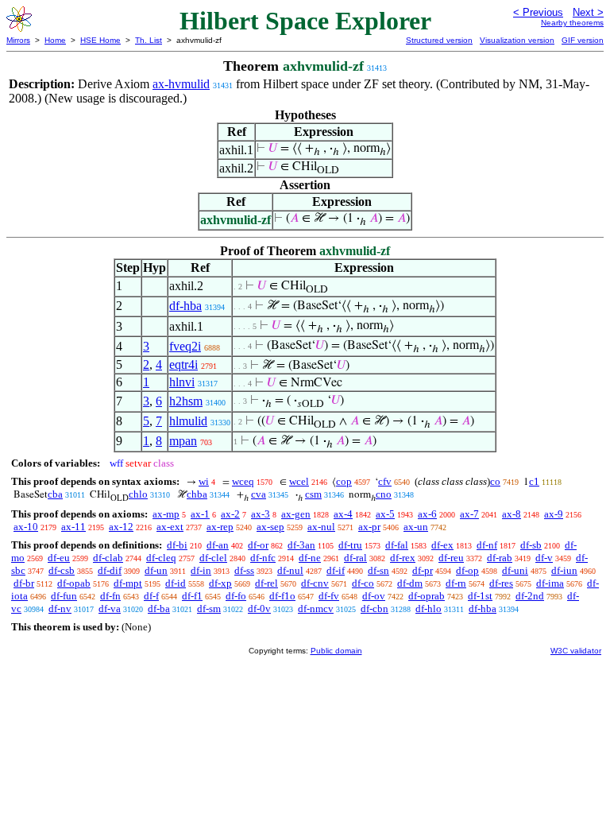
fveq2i (185, 346)
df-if (335, 570)
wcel (299, 481)
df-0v (259, 608)
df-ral (355, 558)
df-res (501, 583)
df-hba (185, 305)
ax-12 (121, 527)
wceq (243, 481)
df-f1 (192, 596)
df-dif (110, 570)
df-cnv (315, 583)
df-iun (564, 570)
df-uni (515, 570)
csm (313, 494)
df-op (467, 570)
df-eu (59, 558)
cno (384, 494)
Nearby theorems (572, 22)
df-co (363, 583)
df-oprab (426, 596)
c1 (534, 481)
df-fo (236, 596)
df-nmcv (316, 608)
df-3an (301, 545)
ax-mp (166, 514)
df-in (201, 570)
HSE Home (100, 40)
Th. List (148, 40)
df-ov (373, 596)
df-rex (402, 558)
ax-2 (230, 514)
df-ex (442, 545)
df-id (175, 583)
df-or (258, 545)
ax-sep (270, 527)
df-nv (59, 608)
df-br (24, 583)
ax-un (415, 527)
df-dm (410, 583)
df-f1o (282, 596)
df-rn (456, 583)
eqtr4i (183, 364)
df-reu (451, 558)
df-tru (350, 545)
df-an (218, 545)
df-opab (74, 583)
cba (55, 494)
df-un (156, 570)
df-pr (422, 570)
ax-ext (169, 527)
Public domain (336, 650)
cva (258, 494)
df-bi (177, 545)
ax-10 (26, 527)
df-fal (396, 545)
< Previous (538, 12)
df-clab (108, 558)
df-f (151, 596)
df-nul (290, 570)
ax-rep (220, 527)
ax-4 (343, 514)
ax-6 (427, 514)
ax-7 (469, 514)
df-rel (266, 583)
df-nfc (263, 558)
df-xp (220, 583)
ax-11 (73, 527)
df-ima (550, 583)
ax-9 (553, 514)
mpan (183, 441)
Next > (588, 12)
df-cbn (374, 608)
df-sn (378, 570)
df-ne (310, 558)
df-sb (531, 545)
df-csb (61, 570)
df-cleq (161, 558)
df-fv (329, 596)
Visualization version (517, 40)
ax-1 (200, 514)
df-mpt (128, 583)
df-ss (244, 570)
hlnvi (182, 382)
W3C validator (575, 650)
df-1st (480, 596)
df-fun (64, 596)
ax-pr (369, 527)
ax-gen (296, 514)
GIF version (583, 40)
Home (55, 40)
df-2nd (529, 596)
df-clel (213, 558)
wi (204, 481)
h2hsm (186, 401)
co (495, 481)
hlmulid (188, 421)
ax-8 (511, 514)
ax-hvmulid (181, 84)
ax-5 (385, 514)
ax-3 (260, 514)
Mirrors (18, 40)
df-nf (487, 545)
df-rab (499, 558)
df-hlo (428, 608)
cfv (385, 481)
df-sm (209, 608)
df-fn (110, 596)
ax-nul (321, 527)
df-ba (159, 608)
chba (197, 494)
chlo (138, 494)
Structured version (439, 40)
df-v (544, 558)
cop (344, 481)
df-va (109, 608)
